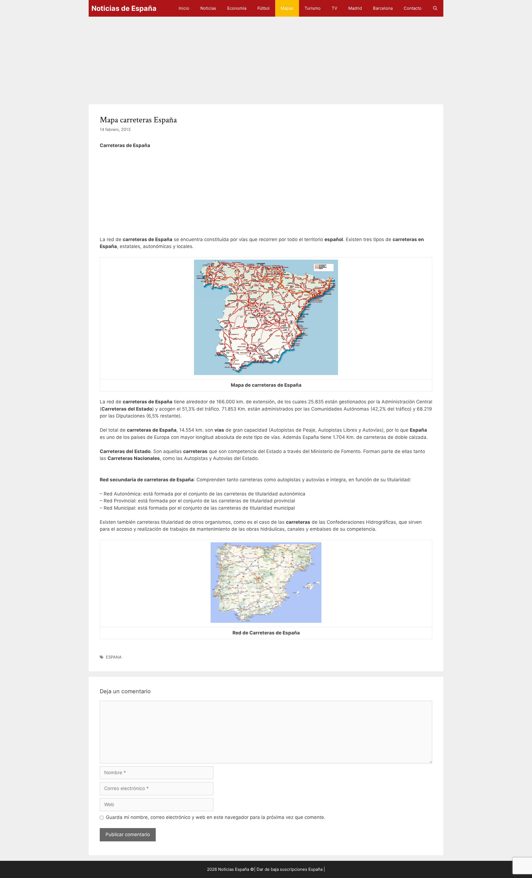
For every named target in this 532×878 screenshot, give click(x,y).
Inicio (184, 8)
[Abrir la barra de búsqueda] (435, 8)
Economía (236, 8)
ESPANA (114, 657)
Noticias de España (124, 8)
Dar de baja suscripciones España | (291, 869)
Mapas (287, 8)
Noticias (208, 8)
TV (334, 8)
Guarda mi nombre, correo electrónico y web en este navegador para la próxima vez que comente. (215, 817)
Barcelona (383, 8)
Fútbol (263, 8)
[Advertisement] (255, 58)
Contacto (412, 8)
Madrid (355, 8)
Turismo (313, 8)
